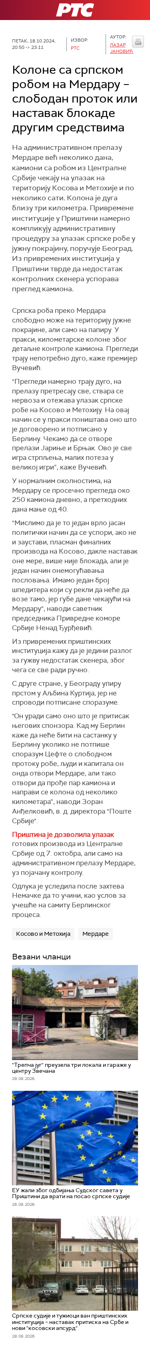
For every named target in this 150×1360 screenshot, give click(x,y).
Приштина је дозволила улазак (63, 834)
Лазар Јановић (121, 48)
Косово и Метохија (43, 934)
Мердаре (95, 934)
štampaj (138, 42)
